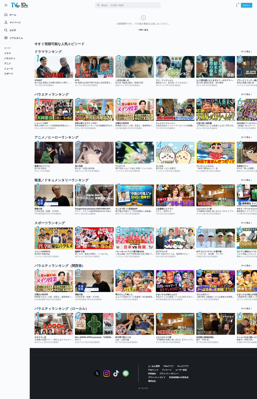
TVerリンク (153, 370)
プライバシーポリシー (169, 373)
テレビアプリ (183, 366)
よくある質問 (154, 366)
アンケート (167, 370)
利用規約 (152, 373)
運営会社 (152, 381)
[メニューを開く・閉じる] (236, 5)
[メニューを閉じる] (6, 5)
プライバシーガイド (157, 377)
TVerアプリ (168, 366)
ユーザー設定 (181, 370)
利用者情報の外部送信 (178, 377)
